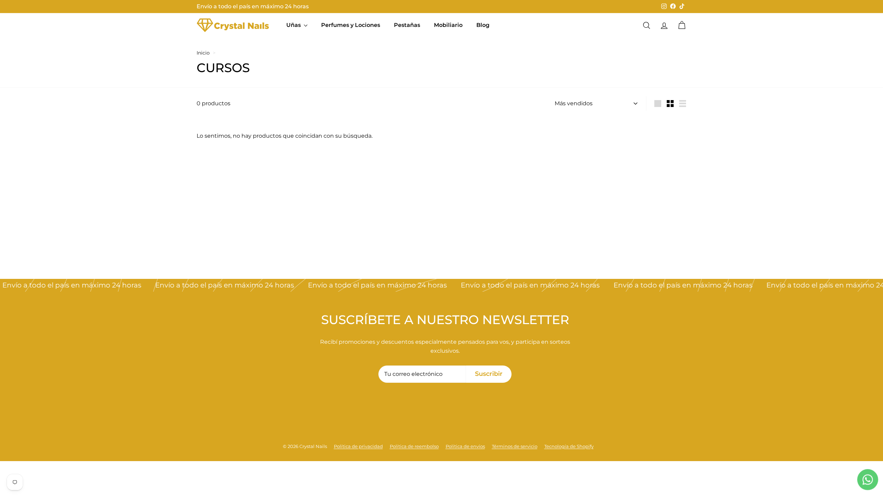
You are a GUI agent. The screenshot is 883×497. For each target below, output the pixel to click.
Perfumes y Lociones (350, 25)
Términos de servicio (514, 446)
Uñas (294, 25)
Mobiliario (448, 25)
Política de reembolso (414, 446)
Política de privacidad (358, 446)
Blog (482, 25)
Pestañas (407, 25)
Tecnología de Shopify (569, 446)
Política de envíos (465, 446)
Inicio (203, 53)
